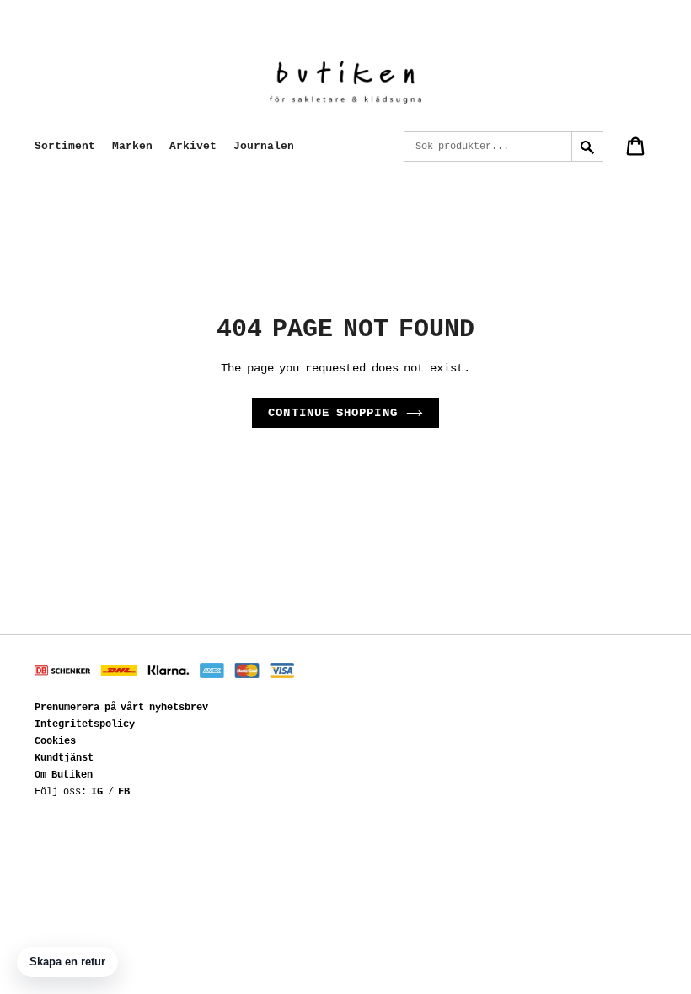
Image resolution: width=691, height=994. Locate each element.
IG (97, 792)
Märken (132, 146)
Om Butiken (64, 775)
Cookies (55, 741)
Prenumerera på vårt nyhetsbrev (121, 707)
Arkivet (193, 146)
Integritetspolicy (85, 724)
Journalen (263, 146)
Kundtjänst (64, 758)
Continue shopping (333, 413)
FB (124, 792)
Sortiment (65, 146)
